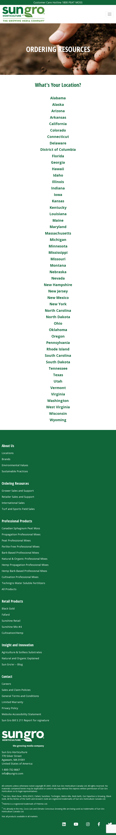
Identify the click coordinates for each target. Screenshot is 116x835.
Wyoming (58, 419)
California (58, 123)
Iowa (58, 194)
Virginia (58, 394)
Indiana (58, 188)
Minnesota (58, 246)
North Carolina (58, 310)
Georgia (58, 162)
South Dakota (58, 361)
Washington (58, 400)
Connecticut (58, 136)
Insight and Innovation (18, 644)
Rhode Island (58, 349)
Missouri (58, 258)
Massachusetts (58, 233)
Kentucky (58, 207)
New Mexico (58, 297)
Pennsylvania (58, 342)
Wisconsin (58, 413)
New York (58, 303)
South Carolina (58, 355)
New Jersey (58, 291)
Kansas (58, 200)
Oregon (58, 336)
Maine (58, 220)
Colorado (58, 130)
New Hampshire (58, 284)
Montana (58, 265)
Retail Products (12, 601)
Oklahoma (58, 329)
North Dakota (58, 316)
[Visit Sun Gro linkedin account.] (64, 824)
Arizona (58, 110)
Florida (58, 156)
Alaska (58, 104)
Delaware (58, 143)
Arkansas (58, 117)
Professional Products (17, 521)
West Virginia (58, 406)
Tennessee (58, 368)
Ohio (58, 323)
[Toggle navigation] (109, 14)
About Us (8, 445)
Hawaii (58, 168)
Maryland (58, 226)
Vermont (58, 387)
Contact (7, 676)
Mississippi (58, 252)
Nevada (58, 278)
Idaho (58, 175)
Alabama (58, 97)
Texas (58, 374)
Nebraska (58, 271)
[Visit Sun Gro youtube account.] (75, 824)
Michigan (58, 239)
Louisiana (58, 213)
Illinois (58, 181)
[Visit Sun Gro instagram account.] (88, 824)
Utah (58, 381)
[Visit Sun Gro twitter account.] (110, 824)
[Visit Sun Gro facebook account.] (98, 824)
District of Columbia (58, 149)
